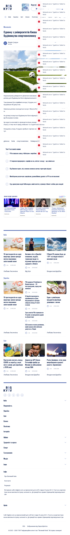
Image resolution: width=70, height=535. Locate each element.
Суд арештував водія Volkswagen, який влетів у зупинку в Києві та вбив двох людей (36, 184)
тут (5, 131)
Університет (35, 141)
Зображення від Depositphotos (37, 526)
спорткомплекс (22, 141)
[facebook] (9, 395)
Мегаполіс (7, 27)
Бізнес (28, 17)
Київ (9, 17)
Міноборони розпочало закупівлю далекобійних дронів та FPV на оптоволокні (34, 176)
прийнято (19, 102)
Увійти (58, 9)
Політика (35, 17)
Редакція (7, 485)
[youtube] (22, 395)
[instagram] (17, 395)
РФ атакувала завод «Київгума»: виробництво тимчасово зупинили (31, 153)
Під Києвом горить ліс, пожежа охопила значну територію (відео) (30, 169)
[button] (36, 400)
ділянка (6, 141)
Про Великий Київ (10, 476)
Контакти (7, 481)
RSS (24, 526)
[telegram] (5, 395)
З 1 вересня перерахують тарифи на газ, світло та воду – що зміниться (32, 161)
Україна (15, 17)
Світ (22, 17)
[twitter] (13, 395)
